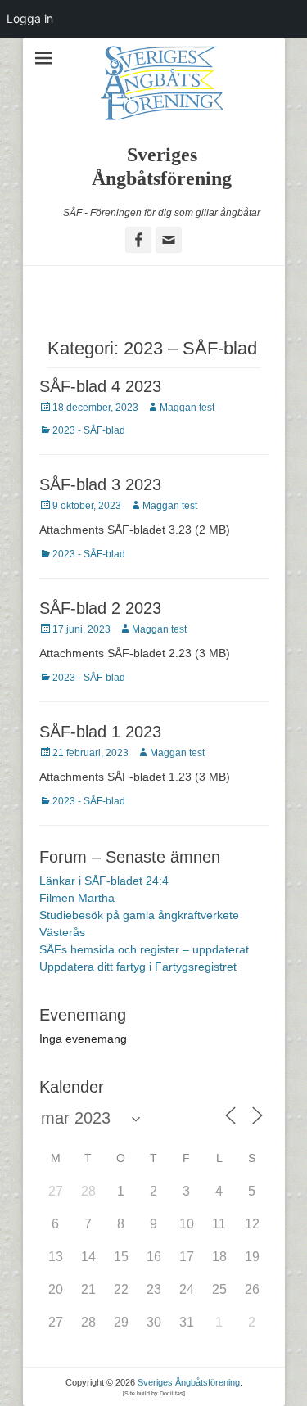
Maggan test (187, 407)
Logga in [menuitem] (30, 18)
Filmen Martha (77, 897)
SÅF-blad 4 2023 (100, 386)
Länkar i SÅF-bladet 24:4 (104, 880)
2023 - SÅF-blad (88, 430)
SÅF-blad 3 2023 (100, 484)
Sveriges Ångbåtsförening (189, 1382)
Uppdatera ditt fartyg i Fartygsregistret (138, 966)
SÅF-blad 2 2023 (100, 608)
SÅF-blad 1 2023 (100, 732)
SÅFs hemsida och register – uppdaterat (144, 949)
